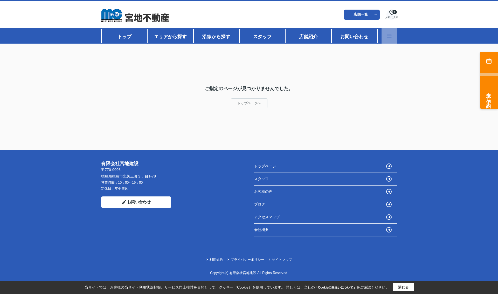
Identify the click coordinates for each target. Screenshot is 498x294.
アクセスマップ (267, 217)
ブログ (259, 204)
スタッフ (262, 36)
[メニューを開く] (389, 36)
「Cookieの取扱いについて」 (335, 287)
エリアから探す (170, 36)
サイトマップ (282, 260)
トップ (124, 36)
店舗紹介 (308, 36)
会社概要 (261, 230)
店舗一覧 (361, 14)
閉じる (403, 287)
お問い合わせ (354, 36)
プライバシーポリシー (247, 260)
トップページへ (249, 103)
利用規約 (216, 260)
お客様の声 (263, 191)
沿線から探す (216, 36)
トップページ (265, 166)
